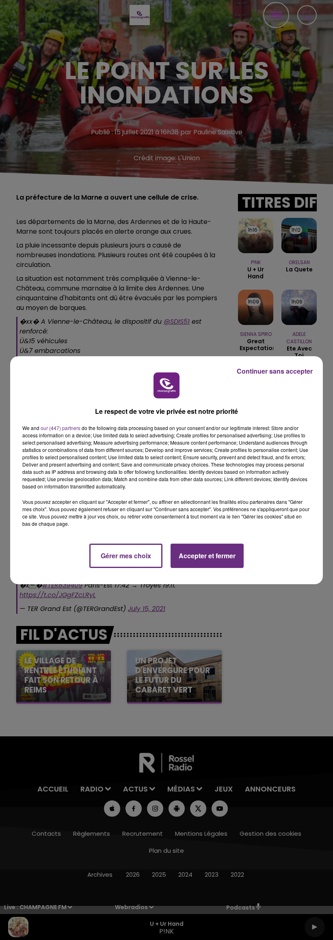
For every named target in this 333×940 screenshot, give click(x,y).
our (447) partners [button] (60, 427)
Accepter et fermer (207, 555)
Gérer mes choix (126, 555)
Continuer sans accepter (275, 371)
